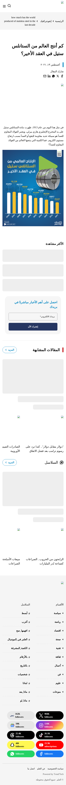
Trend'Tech (59, 774)
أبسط (26, 613)
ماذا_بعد (24, 692)
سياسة (57, 613)
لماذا (26, 683)
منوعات (57, 692)
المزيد (11, 349)
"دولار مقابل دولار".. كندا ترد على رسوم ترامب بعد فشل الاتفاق (45, 448)
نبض (16, 715)
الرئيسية (59, 21)
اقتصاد (57, 630)
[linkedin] (49, 76)
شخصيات (24, 674)
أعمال (58, 665)
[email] (44, 76)
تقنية (58, 648)
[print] (62, 76)
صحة (58, 639)
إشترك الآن (33, 326)
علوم (58, 683)
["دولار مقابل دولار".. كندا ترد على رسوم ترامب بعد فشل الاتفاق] (42, 428)
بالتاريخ (25, 666)
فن (59, 674)
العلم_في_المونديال (19, 639)
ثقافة (58, 657)
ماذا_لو (25, 700)
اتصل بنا (31, 769)
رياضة (58, 622)
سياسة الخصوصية (56, 769)
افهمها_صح (23, 631)
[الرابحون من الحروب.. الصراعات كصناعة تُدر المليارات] (42, 540)
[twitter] (57, 76)
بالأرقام (25, 657)
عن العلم (41, 769)
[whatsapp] (53, 76)
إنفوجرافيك (45, 21)
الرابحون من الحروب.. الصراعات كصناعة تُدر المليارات (45, 561)
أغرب (26, 622)
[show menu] (4, 6)
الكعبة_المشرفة (20, 648)
